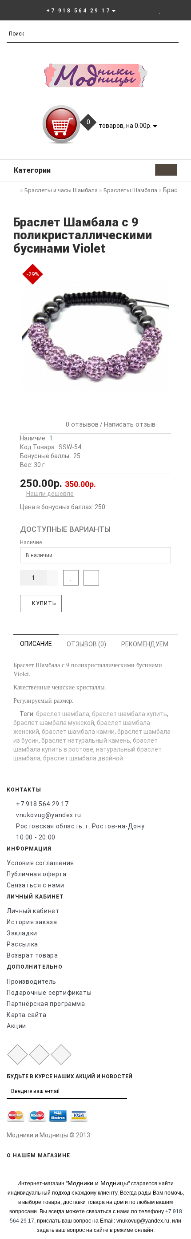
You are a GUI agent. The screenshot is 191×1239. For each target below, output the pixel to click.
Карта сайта (27, 1014)
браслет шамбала (62, 713)
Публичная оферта (37, 874)
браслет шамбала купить (129, 713)
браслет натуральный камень (85, 740)
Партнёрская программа (46, 1003)
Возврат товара (32, 955)
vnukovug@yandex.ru (48, 815)
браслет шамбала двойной (83, 758)
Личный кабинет (33, 910)
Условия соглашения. (41, 863)
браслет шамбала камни (78, 731)
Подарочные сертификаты (49, 992)
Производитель (31, 981)
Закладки (22, 933)
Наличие (31, 542)
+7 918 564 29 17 (42, 804)
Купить (43, 603)
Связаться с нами (35, 885)
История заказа (32, 922)
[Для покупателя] (179, 10)
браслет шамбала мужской (53, 722)
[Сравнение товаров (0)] (169, 10)
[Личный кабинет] (147, 10)
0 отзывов (80, 424)
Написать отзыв (129, 424)
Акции (16, 1025)
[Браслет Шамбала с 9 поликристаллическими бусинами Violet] (95, 335)
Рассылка (22, 944)
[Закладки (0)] (160, 10)
